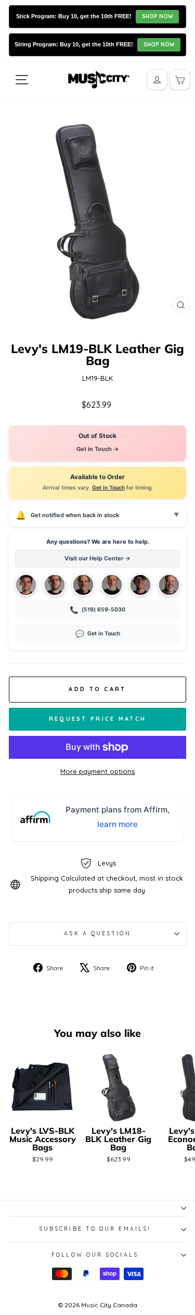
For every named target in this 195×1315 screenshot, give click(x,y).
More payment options (97, 771)
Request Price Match (98, 718)
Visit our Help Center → (97, 558)
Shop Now (157, 16)
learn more (117, 824)
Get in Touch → (97, 449)
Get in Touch (108, 487)
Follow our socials (94, 1254)
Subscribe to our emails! (95, 1228)
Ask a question (97, 933)
